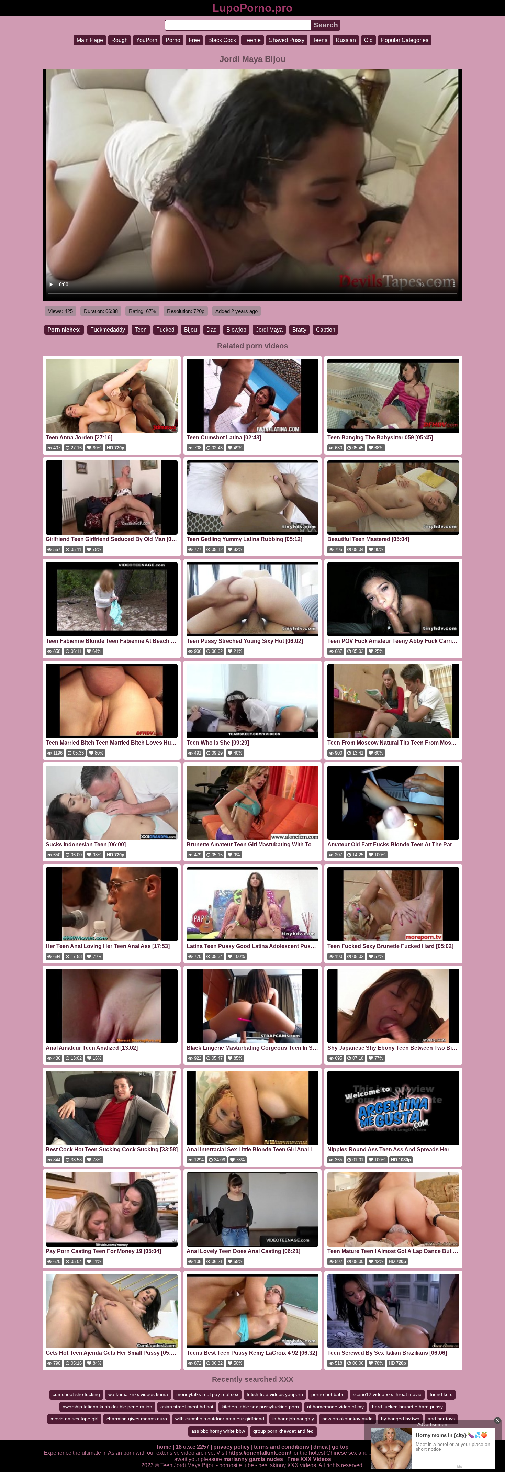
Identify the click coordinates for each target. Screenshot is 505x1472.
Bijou (190, 330)
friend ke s (441, 1394)
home (164, 1447)
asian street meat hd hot (186, 1406)
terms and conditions (281, 1447)
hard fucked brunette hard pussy (407, 1406)
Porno (173, 40)
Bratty (299, 330)
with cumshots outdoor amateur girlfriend (219, 1418)
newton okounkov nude (347, 1418)
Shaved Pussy (286, 40)
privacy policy (231, 1447)
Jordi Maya (269, 330)
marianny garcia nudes (253, 1459)
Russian (346, 40)
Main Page (90, 40)
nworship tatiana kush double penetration (107, 1406)
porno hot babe (328, 1394)
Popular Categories (404, 40)
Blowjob (236, 330)
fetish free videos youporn (275, 1394)
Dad (211, 330)
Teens (320, 40)
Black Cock (222, 40)
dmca (320, 1447)
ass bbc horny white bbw (218, 1431)
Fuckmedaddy (107, 330)
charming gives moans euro (136, 1418)
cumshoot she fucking (76, 1394)
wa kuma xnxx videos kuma (138, 1394)
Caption (325, 330)
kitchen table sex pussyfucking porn (260, 1406)
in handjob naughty (293, 1418)
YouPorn (146, 40)
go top (340, 1447)
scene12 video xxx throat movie (387, 1394)
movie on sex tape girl (74, 1418)
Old (368, 40)
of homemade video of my (335, 1406)
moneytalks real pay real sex (207, 1394)
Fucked (165, 330)
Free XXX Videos (309, 1459)
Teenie (252, 40)
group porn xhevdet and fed (283, 1431)
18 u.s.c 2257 (192, 1447)
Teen (141, 330)
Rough (119, 40)
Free (194, 40)
